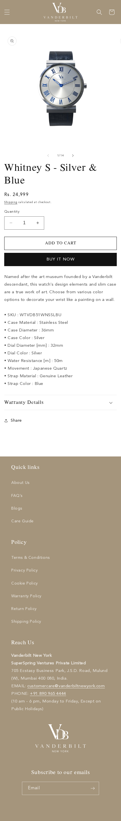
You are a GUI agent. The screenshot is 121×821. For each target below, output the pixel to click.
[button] (7, 12)
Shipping (10, 202)
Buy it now (60, 259)
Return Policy (24, 609)
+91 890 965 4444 (48, 694)
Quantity (11, 212)
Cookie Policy (24, 583)
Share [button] (16, 421)
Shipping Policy (26, 622)
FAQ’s (17, 496)
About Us (20, 483)
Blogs (16, 508)
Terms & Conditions (30, 558)
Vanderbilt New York (67, 816)
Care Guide (22, 521)
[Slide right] (73, 155)
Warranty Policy (26, 596)
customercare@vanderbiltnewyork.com (66, 686)
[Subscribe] (92, 788)
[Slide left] (48, 155)
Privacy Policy (24, 570)
